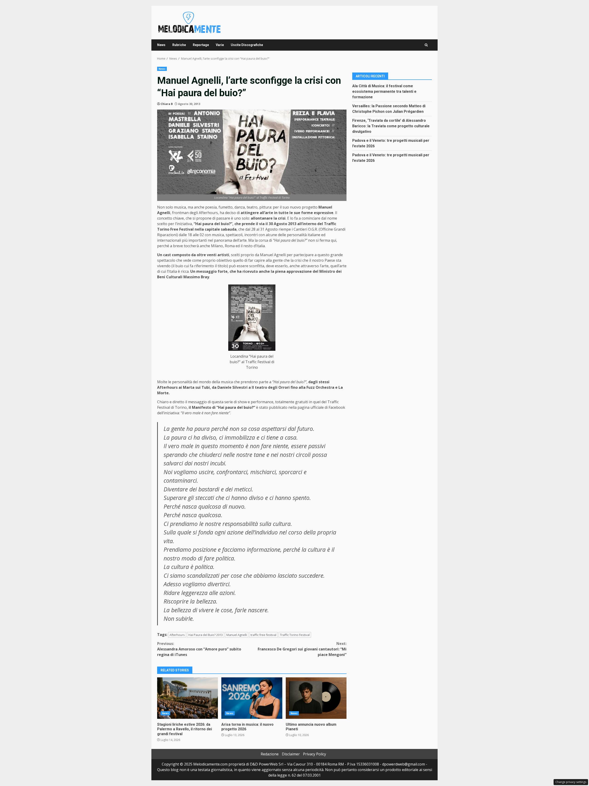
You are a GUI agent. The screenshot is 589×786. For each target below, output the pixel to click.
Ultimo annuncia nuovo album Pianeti (316, 698)
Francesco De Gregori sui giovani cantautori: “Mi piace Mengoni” (302, 649)
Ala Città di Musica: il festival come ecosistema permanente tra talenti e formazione (384, 91)
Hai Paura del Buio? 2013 (205, 635)
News (161, 45)
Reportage (201, 45)
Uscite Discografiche (247, 45)
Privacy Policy (314, 754)
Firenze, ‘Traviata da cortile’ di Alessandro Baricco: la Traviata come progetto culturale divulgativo (391, 125)
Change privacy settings (570, 782)
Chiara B (167, 104)
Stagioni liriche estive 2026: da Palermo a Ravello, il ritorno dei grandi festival (187, 698)
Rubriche (179, 45)
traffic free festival (263, 635)
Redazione (270, 754)
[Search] (426, 45)
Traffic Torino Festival (295, 635)
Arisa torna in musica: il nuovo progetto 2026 (251, 698)
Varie (220, 45)
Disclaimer (291, 754)
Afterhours (177, 635)
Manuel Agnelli (236, 635)
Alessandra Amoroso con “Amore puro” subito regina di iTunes (199, 649)
